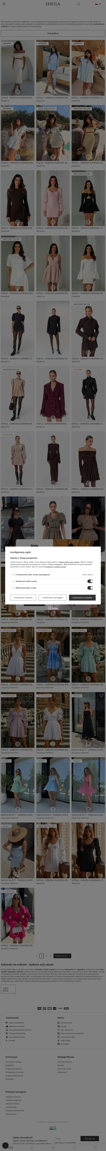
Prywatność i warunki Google (55, 567)
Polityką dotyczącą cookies (69, 562)
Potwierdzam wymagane (52, 597)
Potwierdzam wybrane (23, 597)
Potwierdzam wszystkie (82, 597)
